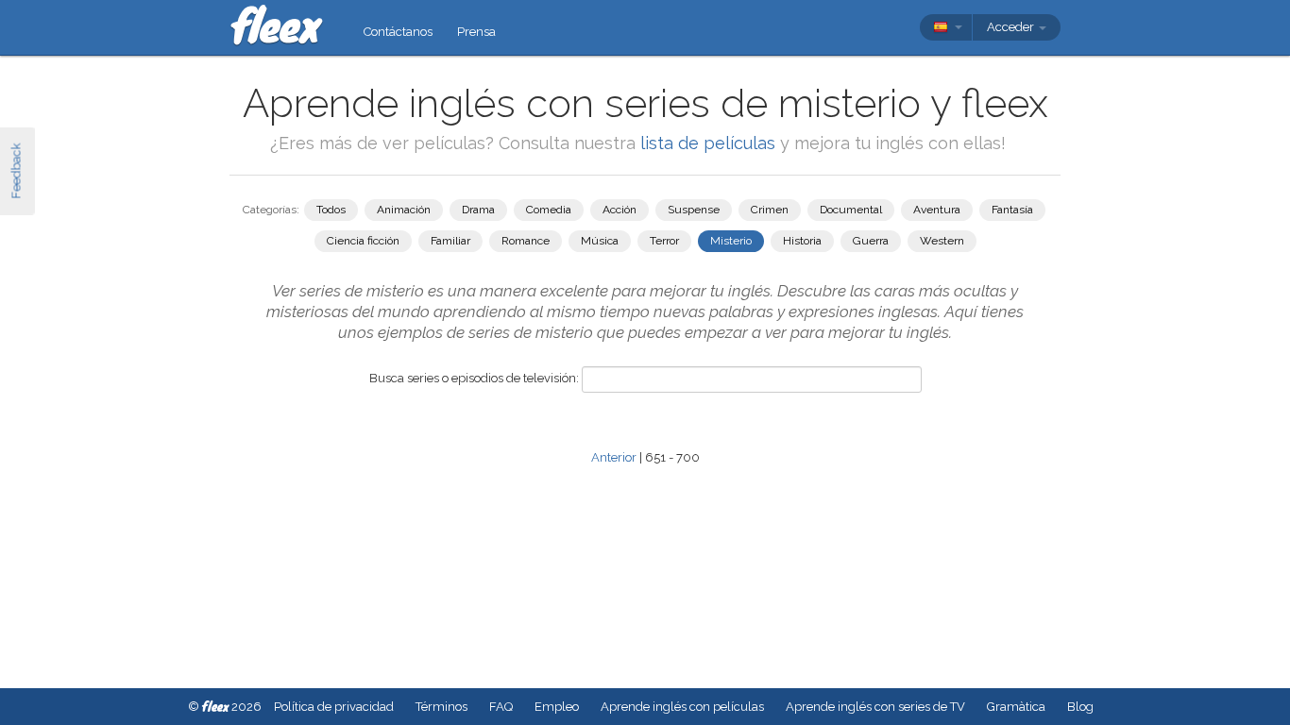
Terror (664, 240)
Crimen (770, 209)
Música (600, 240)
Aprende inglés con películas (682, 707)
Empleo (557, 707)
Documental (851, 209)
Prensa (476, 32)
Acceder (1012, 27)
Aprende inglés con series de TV (875, 707)
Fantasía (1012, 209)
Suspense (694, 209)
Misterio (731, 240)
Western (942, 240)
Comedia (548, 209)
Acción (620, 209)
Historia (802, 240)
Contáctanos (398, 32)
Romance (525, 240)
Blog (1080, 707)
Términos (441, 707)
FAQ (501, 707)
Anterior (614, 457)
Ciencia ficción (363, 240)
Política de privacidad (334, 707)
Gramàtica (1016, 707)
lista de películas (710, 143)
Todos (331, 209)
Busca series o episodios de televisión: (474, 378)
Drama (478, 209)
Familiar (450, 240)
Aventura (936, 209)
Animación (404, 209)
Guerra (871, 240)
